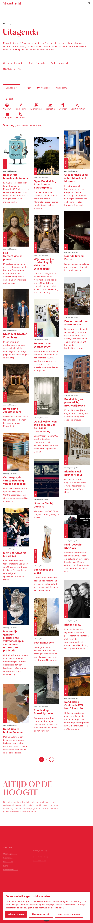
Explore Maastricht (60, 63)
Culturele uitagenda (13, 63)
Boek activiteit (39, 861)
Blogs (5, 865)
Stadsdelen (8, 862)
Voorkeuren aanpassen (69, 914)
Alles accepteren (16, 914)
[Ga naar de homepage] (12, 3)
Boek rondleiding (40, 857)
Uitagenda (7, 858)
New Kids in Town (12, 68)
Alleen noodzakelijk (41, 914)
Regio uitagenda (37, 63)
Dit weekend (43, 87)
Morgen (27, 87)
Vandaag (10, 88)
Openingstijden (10, 854)
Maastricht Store (10, 869)
